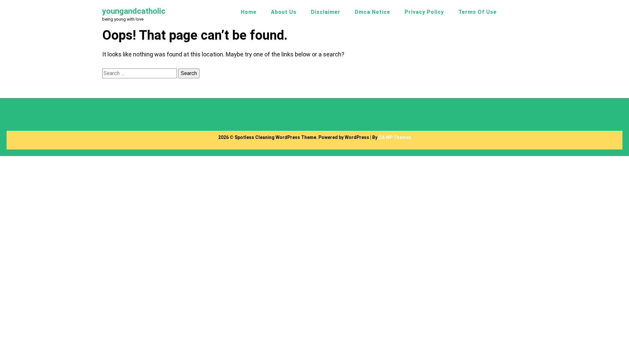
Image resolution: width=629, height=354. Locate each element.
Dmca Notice (372, 12)
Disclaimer (325, 12)
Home (249, 12)
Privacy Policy (424, 12)
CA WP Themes (394, 137)
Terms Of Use (477, 12)
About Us (283, 12)
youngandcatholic (133, 11)
